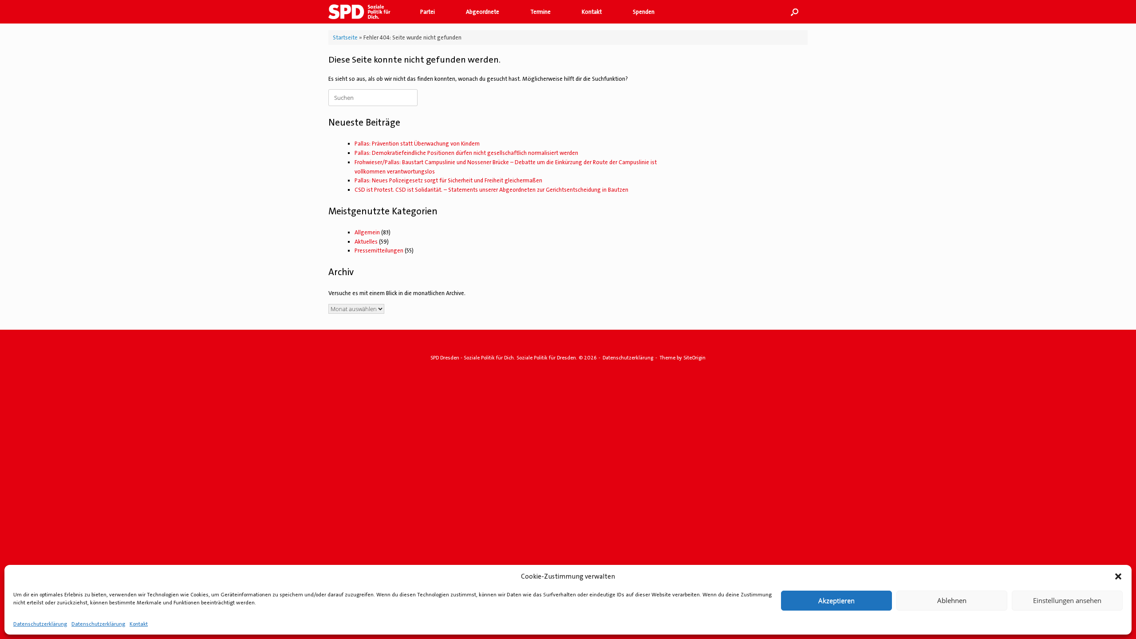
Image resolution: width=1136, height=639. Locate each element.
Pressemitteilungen (379, 250)
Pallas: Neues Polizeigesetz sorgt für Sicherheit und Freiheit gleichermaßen (448, 180)
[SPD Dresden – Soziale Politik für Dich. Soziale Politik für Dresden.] (363, 11)
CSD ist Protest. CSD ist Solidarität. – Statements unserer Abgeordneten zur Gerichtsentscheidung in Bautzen (491, 189)
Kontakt (139, 623)
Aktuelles (366, 241)
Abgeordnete (482, 12)
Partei (427, 12)
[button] (1118, 576)
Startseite (345, 37)
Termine (540, 12)
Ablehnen (951, 600)
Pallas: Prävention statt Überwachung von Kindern (417, 143)
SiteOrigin (694, 358)
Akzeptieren (836, 600)
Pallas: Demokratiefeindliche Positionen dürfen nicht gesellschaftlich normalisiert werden (466, 153)
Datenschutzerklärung (40, 623)
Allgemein (367, 232)
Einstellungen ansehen (1067, 600)
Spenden (644, 12)
